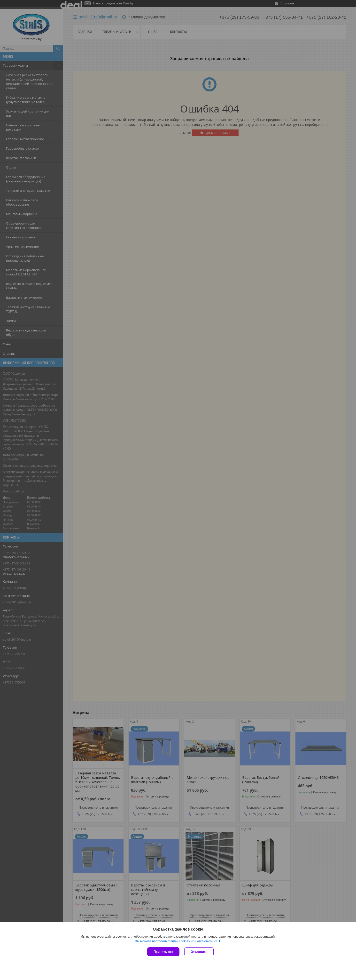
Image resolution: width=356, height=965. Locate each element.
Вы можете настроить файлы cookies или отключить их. (176, 941)
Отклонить (199, 952)
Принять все (163, 952)
